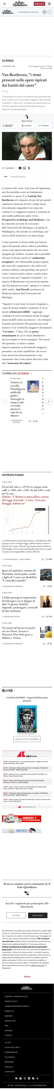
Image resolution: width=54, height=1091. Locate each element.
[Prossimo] (49, 401)
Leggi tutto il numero (27, 739)
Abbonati (39, 4)
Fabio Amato (24, 559)
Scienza (7, 60)
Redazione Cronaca (12, 586)
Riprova (27, 976)
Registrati (38, 915)
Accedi (16, 915)
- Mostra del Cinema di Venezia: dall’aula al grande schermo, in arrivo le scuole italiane (23, 781)
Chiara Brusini (9, 559)
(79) (50, 616)
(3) (37, 421)
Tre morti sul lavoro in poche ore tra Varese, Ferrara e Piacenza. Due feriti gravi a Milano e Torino (18, 633)
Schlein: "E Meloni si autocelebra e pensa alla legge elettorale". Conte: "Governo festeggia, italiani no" (25, 500)
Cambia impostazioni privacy (17, 1006)
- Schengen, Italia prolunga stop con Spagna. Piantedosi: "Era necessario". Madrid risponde (25, 769)
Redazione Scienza (16, 421)
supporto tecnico (37, 965)
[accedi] (49, 3)
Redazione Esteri (11, 617)
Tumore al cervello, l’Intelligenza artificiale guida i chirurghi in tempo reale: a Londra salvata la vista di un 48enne (17, 398)
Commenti (9, 168)
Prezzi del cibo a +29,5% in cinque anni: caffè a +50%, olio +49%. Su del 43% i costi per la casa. (26, 490)
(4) (51, 586)
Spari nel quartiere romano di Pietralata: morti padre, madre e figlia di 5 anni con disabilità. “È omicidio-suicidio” (19, 575)
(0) (51, 643)
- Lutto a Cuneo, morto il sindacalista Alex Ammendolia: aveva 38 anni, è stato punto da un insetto (25, 788)
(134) (50, 559)
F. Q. (5, 91)
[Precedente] (5, 401)
